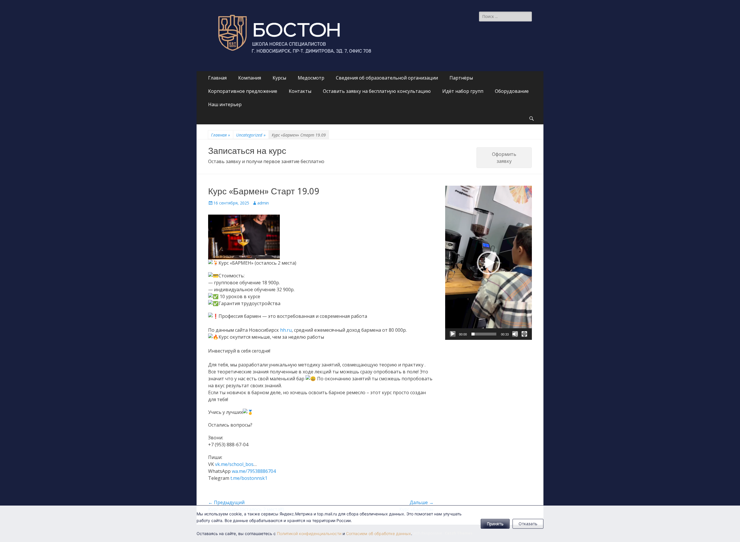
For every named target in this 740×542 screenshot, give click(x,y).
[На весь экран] (524, 334)
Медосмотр (311, 78)
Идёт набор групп (462, 91)
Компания (249, 78)
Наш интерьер (225, 104)
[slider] (483, 334)
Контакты (300, 91)
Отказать (528, 523)
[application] (488, 263)
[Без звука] (515, 334)
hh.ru (286, 330)
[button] (488, 262)
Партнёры (461, 78)
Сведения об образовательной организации (387, 78)
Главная (217, 78)
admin (263, 203)
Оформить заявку (504, 157)
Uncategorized (251, 135)
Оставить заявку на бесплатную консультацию (377, 91)
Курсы (279, 78)
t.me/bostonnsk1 (248, 478)
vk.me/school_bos (234, 464)
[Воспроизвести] (453, 334)
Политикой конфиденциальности (309, 533)
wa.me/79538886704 (254, 471)
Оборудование (512, 91)
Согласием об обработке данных (378, 533)
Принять (495, 523)
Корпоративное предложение (242, 91)
